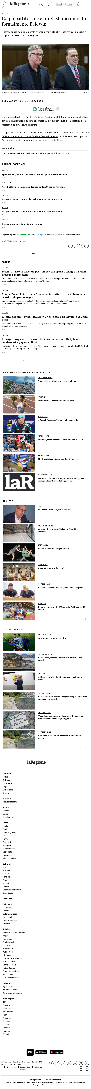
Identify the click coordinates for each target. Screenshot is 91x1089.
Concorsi (6, 1021)
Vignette (6, 1031)
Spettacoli (7, 870)
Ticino (5, 777)
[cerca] (41, 4)
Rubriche (7, 929)
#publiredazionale (10, 990)
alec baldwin (7, 241)
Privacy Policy (10, 1067)
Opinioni (7, 904)
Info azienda (8, 1011)
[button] (51, 1063)
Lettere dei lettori (10, 920)
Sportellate (7, 852)
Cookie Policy (24, 1067)
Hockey (6, 826)
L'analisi (6, 910)
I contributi (7, 917)
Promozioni (7, 1018)
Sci (4, 835)
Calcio (5, 829)
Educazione (8, 974)
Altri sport (7, 845)
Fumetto (6, 1027)
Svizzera (7, 798)
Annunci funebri (16, 1064)
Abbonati (59, 4)
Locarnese (7, 783)
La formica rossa (10, 914)
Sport (5, 823)
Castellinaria (8, 893)
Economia (7, 898)
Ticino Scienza (9, 968)
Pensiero (6, 877)
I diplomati (7, 955)
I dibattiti (6, 923)
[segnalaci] (50, 4)
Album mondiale (9, 858)
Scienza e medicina (11, 971)
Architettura (8, 948)
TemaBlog (8, 983)
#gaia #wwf (8, 986)
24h (4, 1002)
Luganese (7, 786)
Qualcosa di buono (11, 978)
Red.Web (38, 101)
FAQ (40, 1062)
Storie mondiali (9, 848)
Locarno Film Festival (12, 890)
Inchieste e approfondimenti (14, 932)
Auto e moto (8, 952)
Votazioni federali (10, 802)
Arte (4, 867)
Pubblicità (5, 1064)
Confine (6, 810)
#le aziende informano (12, 993)
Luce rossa (7, 855)
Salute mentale (9, 961)
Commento (7, 907)
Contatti (35, 1062)
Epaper (69, 4)
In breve (6, 1008)
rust (20, 241)
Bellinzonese (8, 780)
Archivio (6, 1005)
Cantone (7, 773)
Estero (6, 807)
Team (5, 1015)
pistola (15, 241)
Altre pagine (9, 998)
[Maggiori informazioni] (57, 109)
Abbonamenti (6, 1062)
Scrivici (6, 1034)
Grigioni (6, 793)
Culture (6, 864)
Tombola (6, 1024)
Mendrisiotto (8, 790)
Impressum (26, 1062)
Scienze (6, 880)
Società (6, 883)
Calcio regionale (9, 832)
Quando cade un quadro (13, 958)
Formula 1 (7, 842)
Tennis (5, 839)
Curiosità (6, 945)
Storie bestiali (8, 942)
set (24, 241)
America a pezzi (9, 817)
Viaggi (5, 935)
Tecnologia (7, 939)
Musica (6, 886)
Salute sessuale (9, 965)
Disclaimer (16, 1062)
